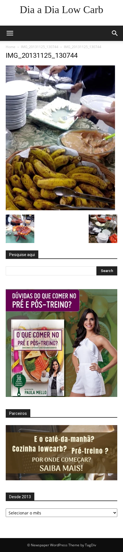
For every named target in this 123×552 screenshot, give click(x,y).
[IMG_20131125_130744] (60, 208)
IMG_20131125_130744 (39, 46)
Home (10, 46)
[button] (10, 33)
